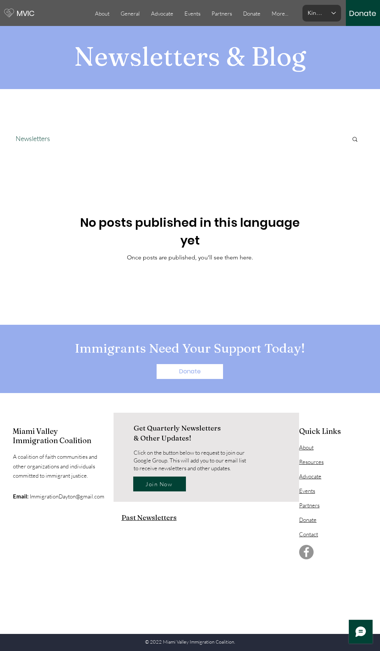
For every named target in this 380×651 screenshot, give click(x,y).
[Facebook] (306, 552)
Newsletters (33, 138)
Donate (308, 519)
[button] (192, 13)
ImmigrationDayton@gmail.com (67, 496)
